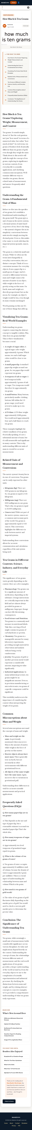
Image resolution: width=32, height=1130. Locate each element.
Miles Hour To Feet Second (12, 1068)
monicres (5, 3)
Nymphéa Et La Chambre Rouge (13, 1056)
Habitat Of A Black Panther (12, 1024)
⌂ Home (13, 2)
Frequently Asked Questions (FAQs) (17, 95)
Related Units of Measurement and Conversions (17, 77)
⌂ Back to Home (9, 1101)
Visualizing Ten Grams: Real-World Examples (17, 72)
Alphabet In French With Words (13, 1073)
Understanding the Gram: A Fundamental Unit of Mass (15, 66)
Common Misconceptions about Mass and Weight (16, 91)
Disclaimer (24, 1123)
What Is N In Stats (9, 1064)
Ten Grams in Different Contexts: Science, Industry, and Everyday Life (17, 84)
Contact (17, 1123)
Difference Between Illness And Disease (13, 1019)
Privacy (14, 1125)
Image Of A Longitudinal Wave (13, 1040)
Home (6, 1123)
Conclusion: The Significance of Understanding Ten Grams (16, 100)
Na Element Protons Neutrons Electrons (13, 1029)
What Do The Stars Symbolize (13, 1060)
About (11, 1123)
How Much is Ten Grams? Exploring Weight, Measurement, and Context (17, 60)
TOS (19, 1125)
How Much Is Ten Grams (14, 1083)
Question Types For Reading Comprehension (12, 1034)
